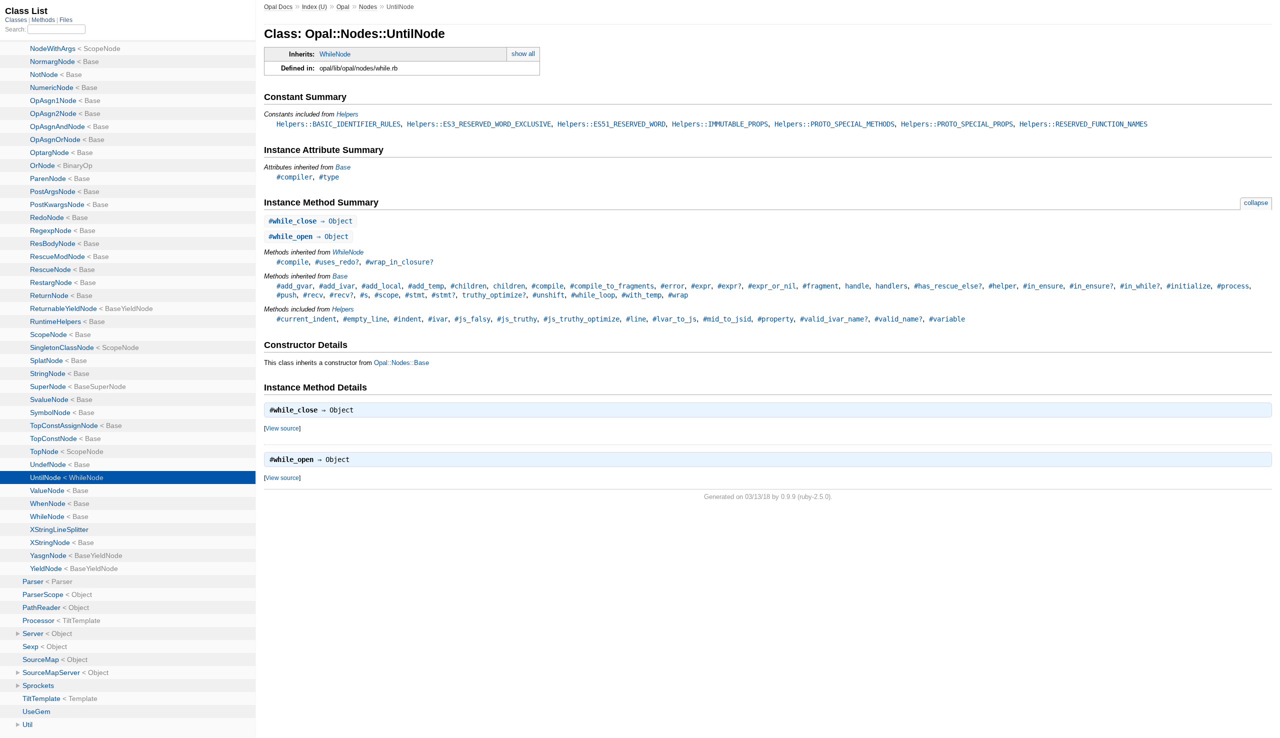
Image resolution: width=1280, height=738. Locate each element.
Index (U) (314, 7)
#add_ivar (337, 286)
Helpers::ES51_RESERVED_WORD (612, 124)
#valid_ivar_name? (834, 319)
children (509, 286)
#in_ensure (1043, 286)
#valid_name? (898, 319)
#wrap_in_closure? (400, 262)
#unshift (548, 295)
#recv (313, 295)
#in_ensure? (1092, 286)
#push (286, 295)
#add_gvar (294, 286)
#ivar (438, 319)
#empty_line (365, 319)
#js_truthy (517, 319)
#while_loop (593, 295)
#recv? (342, 295)
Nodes (368, 7)
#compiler (294, 177)
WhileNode (335, 54)
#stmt (415, 295)
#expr (701, 286)
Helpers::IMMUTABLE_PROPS (720, 124)
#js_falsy (472, 319)
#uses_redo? (337, 262)
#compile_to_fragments (612, 286)
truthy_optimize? (494, 295)
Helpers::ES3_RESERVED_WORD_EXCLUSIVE (479, 124)
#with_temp (642, 295)
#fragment (820, 286)
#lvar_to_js (674, 319)
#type (329, 177)
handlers (892, 286)
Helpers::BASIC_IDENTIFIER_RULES (338, 124)
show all (523, 54)
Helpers (347, 114)
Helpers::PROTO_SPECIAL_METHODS (834, 124)
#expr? (730, 286)
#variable (947, 319)
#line (636, 319)
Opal (343, 7)
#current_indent (306, 319)
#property (776, 319)
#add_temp (426, 286)
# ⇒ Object (310, 221)
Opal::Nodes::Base (401, 362)
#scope (386, 295)
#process (1233, 286)
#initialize (1188, 286)
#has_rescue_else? (948, 286)
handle (857, 286)
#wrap (678, 295)
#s (364, 295)
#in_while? (1140, 286)
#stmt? (444, 295)
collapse (1256, 202)
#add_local (382, 286)
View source (282, 428)
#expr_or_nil (772, 286)
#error (672, 286)
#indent (408, 319)
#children (468, 286)
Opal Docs (278, 7)
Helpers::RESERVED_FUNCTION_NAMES (1084, 124)
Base (343, 167)
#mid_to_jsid (727, 319)
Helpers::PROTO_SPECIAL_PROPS (957, 124)
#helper (1002, 286)
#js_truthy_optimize (582, 319)
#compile (292, 262)
